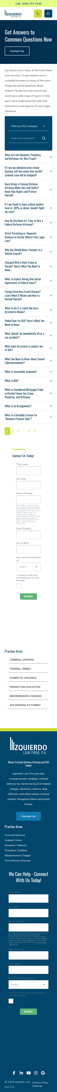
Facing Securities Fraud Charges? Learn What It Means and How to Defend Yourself (23, 295)
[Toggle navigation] (48, 14)
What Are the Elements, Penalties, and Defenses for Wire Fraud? (23, 157)
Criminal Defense (22, 659)
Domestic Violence (23, 677)
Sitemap (37, 1086)
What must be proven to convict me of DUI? (24, 348)
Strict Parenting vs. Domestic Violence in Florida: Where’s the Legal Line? (24, 237)
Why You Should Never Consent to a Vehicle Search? (23, 252)
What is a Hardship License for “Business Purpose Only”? (21, 417)
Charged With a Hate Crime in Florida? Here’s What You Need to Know (22, 266)
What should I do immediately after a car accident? (24, 335)
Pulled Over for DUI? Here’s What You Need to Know (24, 322)
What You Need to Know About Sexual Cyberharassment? (24, 361)
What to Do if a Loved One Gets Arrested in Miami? (21, 310)
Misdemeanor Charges (26, 696)
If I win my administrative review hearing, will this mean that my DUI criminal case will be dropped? (23, 171)
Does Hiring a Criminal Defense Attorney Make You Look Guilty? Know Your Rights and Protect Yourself (22, 189)
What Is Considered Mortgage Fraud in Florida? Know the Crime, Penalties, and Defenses (24, 393)
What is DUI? (12, 381)
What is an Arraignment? (18, 406)
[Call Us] (38, 14)
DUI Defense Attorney (25, 705)
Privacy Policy (40, 1082)
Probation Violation (25, 686)
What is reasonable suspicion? (21, 371)
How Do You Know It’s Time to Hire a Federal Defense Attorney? (24, 222)
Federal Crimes (20, 668)
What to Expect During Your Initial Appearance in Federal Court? (23, 281)
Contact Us (17, 51)
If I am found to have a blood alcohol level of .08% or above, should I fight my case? (24, 208)
